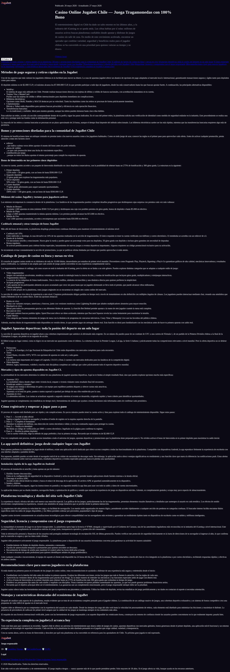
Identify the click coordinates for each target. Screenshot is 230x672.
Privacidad (5, 659)
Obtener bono (61, 56)
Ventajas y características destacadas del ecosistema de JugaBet (42, 66)
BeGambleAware (32, 649)
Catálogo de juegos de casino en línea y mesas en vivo (135, 62)
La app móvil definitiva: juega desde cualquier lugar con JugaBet (54, 64)
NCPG (46, 649)
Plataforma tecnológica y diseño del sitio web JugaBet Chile (108, 64)
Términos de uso (17, 659)
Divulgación (30, 659)
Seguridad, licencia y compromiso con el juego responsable (160, 64)
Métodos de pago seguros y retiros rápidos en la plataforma (26, 62)
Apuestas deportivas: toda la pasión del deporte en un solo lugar (186, 62)
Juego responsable (58, 659)
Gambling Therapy (14, 649)
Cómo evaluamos (43, 659)
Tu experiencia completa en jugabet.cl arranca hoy (92, 66)
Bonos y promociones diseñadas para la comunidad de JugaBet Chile (81, 62)
